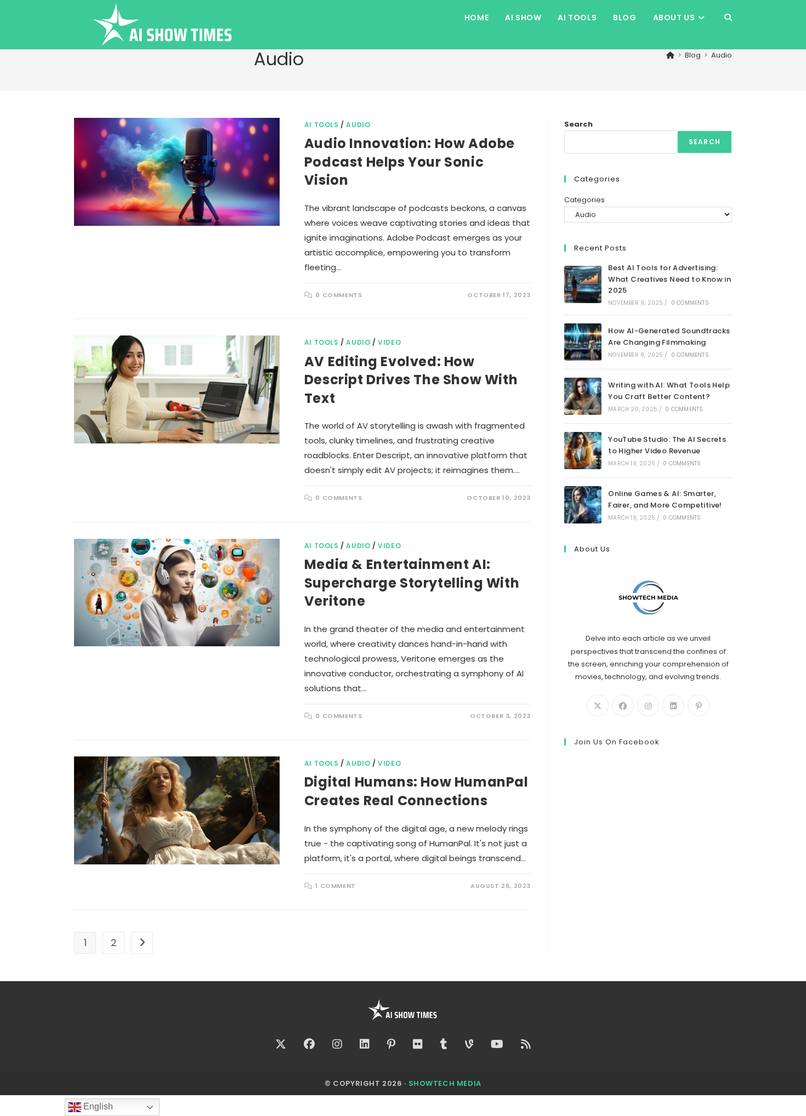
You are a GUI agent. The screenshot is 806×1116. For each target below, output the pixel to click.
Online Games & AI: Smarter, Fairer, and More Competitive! (665, 499)
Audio (721, 55)
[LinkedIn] (673, 705)
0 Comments (338, 295)
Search (578, 124)
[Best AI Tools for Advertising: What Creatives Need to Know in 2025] (582, 284)
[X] (598, 705)
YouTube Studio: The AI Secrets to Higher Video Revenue (667, 445)
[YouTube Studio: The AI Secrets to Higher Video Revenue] (582, 450)
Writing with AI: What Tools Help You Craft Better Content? (669, 391)
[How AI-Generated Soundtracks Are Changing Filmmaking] (582, 342)
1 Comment (335, 885)
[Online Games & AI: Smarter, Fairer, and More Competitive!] (582, 504)
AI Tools (321, 124)
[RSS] (525, 1044)
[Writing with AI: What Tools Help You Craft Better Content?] (582, 396)
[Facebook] (623, 705)
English (97, 1106)
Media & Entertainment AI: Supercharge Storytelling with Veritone (411, 582)
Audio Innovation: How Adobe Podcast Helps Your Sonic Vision (409, 161)
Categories (584, 200)
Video (389, 342)
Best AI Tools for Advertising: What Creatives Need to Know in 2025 (669, 279)
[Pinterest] (698, 705)
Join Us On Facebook (617, 742)
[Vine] (469, 1044)
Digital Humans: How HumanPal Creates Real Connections (416, 791)
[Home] (670, 55)
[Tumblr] (444, 1044)
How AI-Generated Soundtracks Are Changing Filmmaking (669, 337)
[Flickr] (417, 1044)
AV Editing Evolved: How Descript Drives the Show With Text (411, 379)
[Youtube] (497, 1044)
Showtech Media (444, 1083)
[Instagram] (648, 705)
